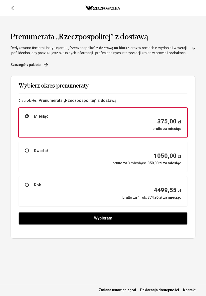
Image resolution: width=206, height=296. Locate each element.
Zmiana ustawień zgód (117, 290)
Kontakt (189, 290)
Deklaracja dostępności (159, 290)
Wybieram (103, 218)
